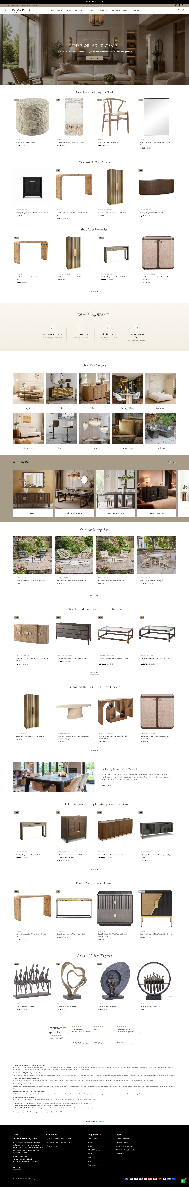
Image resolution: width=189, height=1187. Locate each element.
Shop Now (94, 291)
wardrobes (67, 1080)
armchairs (96, 1075)
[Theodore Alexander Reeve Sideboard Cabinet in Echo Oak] (31, 633)
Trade (7, 5)
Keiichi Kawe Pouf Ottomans (25, 142)
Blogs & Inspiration (94, 1165)
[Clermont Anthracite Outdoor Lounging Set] (32, 555)
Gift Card (90, 1161)
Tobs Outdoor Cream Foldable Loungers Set (71, 580)
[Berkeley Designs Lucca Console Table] (115, 253)
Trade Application (93, 1139)
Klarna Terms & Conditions (124, 1146)
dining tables (102, 1086)
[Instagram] (176, 5)
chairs (110, 1086)
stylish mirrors (93, 1094)
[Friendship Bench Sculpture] (32, 981)
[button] (68, 1033)
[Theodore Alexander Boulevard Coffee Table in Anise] (157, 633)
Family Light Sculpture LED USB (150, 1006)
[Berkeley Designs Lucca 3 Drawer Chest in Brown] (32, 187)
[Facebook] (179, 5)
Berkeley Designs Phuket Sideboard (151, 213)
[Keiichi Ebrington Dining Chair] (115, 117)
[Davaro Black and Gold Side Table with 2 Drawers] (156, 908)
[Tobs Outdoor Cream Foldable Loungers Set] (74, 555)
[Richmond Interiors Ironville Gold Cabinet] (115, 187)
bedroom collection (42, 1080)
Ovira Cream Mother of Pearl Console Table (71, 934)
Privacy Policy (120, 1154)
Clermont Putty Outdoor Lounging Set (111, 580)
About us (34, 5)
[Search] (179, 10)
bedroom (123, 1067)
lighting (50, 1094)
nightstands (80, 1080)
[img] (56, 1035)
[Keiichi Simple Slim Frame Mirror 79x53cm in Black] (156, 117)
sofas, (86, 1075)
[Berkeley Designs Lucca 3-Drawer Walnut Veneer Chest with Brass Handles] (74, 829)
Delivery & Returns (122, 1142)
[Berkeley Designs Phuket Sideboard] (156, 187)
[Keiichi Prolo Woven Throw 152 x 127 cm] (74, 117)
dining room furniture (58, 1086)
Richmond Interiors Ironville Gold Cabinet (112, 213)
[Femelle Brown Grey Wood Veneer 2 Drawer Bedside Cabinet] (115, 908)
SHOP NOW (94, 58)
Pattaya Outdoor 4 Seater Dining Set (152, 580)
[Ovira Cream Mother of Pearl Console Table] (74, 908)
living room (108, 1067)
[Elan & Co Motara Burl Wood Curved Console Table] (74, 187)
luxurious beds (56, 1080)
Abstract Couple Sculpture (107, 1006)
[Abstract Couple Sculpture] (115, 981)
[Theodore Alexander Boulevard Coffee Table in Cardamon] (115, 633)
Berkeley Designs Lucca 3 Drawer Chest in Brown (32, 213)
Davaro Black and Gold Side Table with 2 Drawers (156, 934)
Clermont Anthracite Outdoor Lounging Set (30, 580)
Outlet (90, 1154)
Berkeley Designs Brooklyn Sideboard (110, 855)
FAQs (89, 1157)
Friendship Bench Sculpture (25, 1006)
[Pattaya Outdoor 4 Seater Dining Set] (156, 555)
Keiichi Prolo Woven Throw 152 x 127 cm (70, 142)
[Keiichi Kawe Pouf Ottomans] (32, 117)
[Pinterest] (182, 5)
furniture (30, 1112)
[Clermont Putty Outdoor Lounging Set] (115, 555)
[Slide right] (174, 462)
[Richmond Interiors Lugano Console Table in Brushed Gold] (115, 711)
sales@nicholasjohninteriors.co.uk (60, 1142)
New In (90, 1142)
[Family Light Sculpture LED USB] (156, 981)
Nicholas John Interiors (22, 1067)
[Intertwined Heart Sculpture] (74, 981)
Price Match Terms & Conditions (126, 1150)
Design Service (14, 5)
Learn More (107, 785)
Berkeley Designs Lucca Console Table (113, 277)
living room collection (22, 1075)
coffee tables (113, 1075)
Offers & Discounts (25, 5)
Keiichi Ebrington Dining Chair (108, 142)
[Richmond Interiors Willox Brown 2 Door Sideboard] (158, 253)
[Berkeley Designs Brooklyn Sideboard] (115, 829)
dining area (141, 1067)
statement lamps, (84, 1094)
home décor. (59, 1094)
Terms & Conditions (122, 1139)
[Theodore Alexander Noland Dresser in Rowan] (73, 633)
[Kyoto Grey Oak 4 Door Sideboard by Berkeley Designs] (156, 829)
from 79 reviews (55, 1038)
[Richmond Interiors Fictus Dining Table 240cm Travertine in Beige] (73, 711)
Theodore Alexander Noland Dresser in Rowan (72, 658)
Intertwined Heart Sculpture (66, 1006)
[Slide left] (169, 462)
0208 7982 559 (53, 1146)
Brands (90, 1146)
